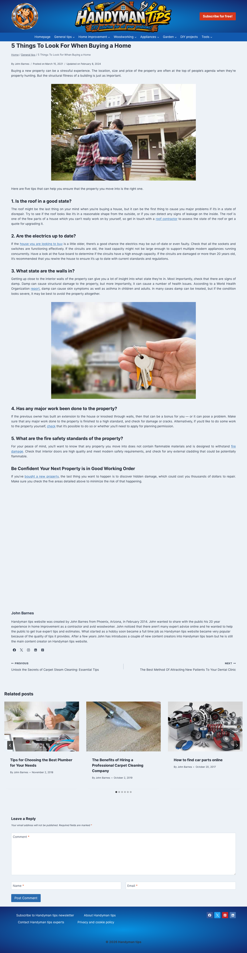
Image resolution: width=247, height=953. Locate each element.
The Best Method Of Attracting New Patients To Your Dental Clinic (188, 666)
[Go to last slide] (10, 745)
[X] (217, 915)
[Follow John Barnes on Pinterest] (42, 650)
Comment (21, 837)
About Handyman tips (100, 915)
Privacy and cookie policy (96, 922)
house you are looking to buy (41, 244)
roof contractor (166, 219)
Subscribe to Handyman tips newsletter (45, 915)
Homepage (42, 37)
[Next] (237, 745)
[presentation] (41, 726)
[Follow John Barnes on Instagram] (28, 650)
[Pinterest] (225, 915)
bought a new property (42, 476)
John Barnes (21, 772)
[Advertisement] (119, 543)
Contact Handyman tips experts (41, 922)
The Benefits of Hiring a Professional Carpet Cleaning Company (117, 765)
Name (18, 886)
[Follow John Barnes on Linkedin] (35, 650)
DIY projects (189, 37)
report (35, 288)
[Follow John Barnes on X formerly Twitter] (21, 650)
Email (132, 886)
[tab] (116, 792)
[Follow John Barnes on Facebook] (14, 650)
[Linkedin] (233, 915)
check (51, 426)
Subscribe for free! (218, 16)
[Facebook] (210, 915)
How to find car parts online (198, 760)
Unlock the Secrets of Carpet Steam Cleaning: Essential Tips (55, 666)
